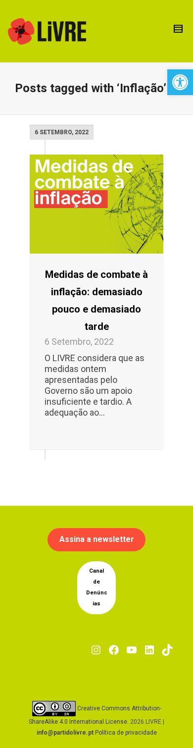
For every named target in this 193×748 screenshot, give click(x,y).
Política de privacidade (126, 732)
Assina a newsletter (96, 539)
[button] (180, 82)
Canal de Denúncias (96, 587)
